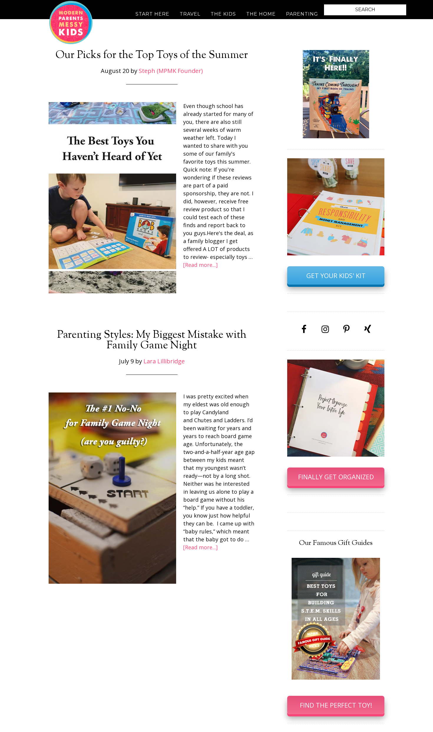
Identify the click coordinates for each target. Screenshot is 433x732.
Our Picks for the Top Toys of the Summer (151, 55)
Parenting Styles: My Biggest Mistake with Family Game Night (152, 340)
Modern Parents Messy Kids (71, 22)
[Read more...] (200, 264)
